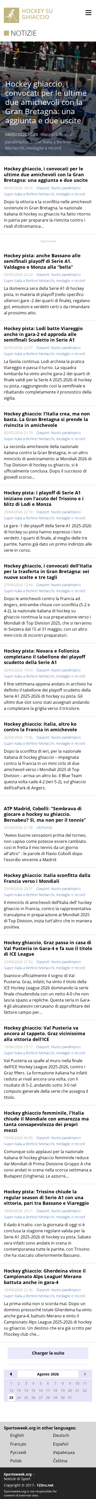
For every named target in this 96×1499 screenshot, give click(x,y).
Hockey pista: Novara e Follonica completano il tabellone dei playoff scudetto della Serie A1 (44, 656)
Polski (16, 1461)
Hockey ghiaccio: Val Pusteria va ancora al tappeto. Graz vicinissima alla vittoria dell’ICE (44, 1033)
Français (18, 1444)
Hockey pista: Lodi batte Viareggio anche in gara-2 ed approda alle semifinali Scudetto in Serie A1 (43, 334)
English (17, 1435)
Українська (64, 1452)
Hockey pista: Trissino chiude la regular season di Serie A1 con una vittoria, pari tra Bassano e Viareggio (46, 1197)
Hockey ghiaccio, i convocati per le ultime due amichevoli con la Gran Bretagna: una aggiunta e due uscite (46, 174)
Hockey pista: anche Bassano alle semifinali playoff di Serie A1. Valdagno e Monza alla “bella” (42, 261)
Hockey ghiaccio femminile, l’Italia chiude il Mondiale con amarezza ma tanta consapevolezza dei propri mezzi (46, 1121)
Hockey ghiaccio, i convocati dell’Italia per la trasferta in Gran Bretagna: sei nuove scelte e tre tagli (48, 571)
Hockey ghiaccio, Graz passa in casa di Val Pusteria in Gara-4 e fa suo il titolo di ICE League (48, 948)
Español (60, 1444)
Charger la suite (48, 1353)
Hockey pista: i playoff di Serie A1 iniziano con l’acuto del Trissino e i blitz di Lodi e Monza (44, 498)
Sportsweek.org (18, 1474)
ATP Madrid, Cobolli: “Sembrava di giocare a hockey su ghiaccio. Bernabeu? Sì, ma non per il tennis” (45, 814)
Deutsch (61, 1435)
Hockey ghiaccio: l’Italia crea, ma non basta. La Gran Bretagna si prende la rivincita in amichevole (47, 419)
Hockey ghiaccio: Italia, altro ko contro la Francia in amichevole (40, 727)
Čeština (60, 1461)
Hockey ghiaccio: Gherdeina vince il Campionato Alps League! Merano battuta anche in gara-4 (45, 1276)
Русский (18, 1452)
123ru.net (45, 1485)
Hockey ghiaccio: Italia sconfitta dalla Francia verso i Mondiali (47, 878)
